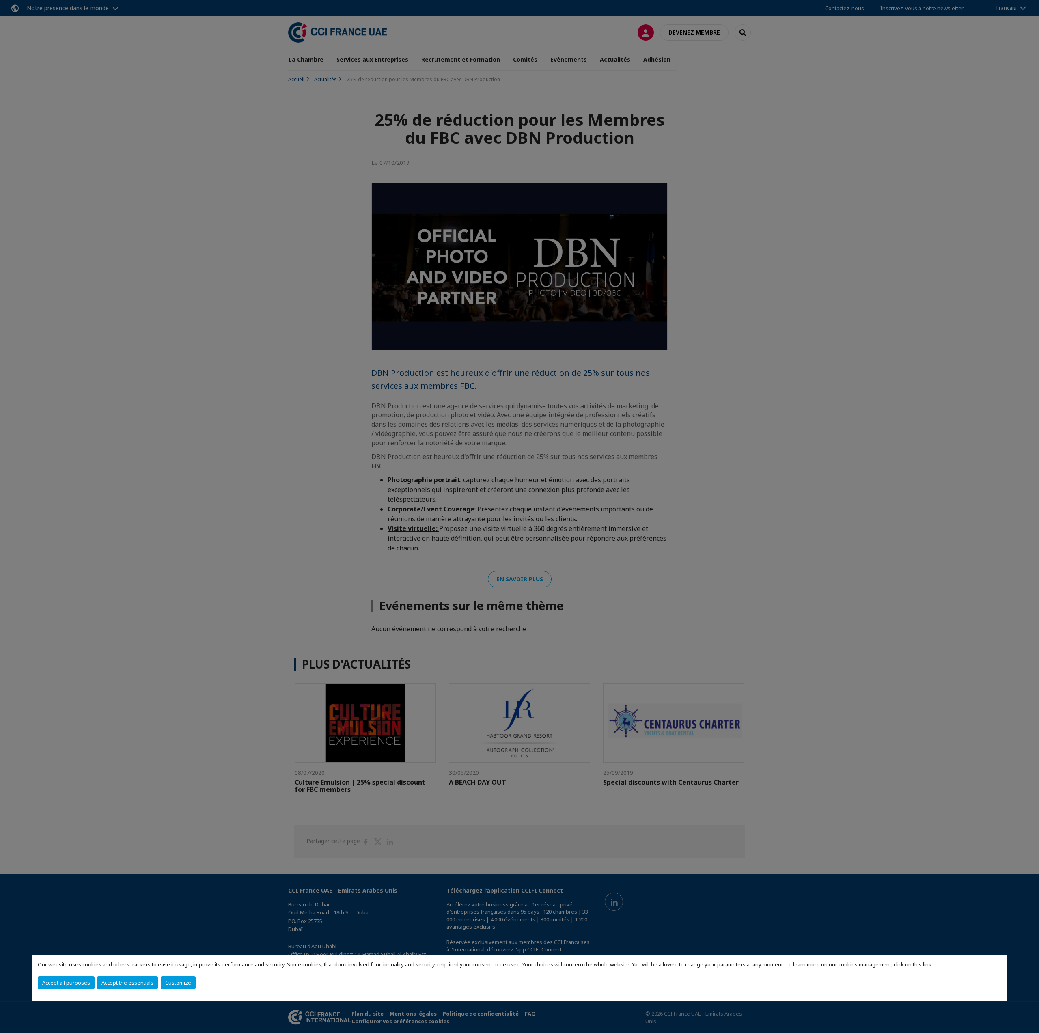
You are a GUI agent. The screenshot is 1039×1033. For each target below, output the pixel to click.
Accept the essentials (127, 982)
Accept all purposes (66, 982)
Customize (178, 982)
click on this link (912, 964)
